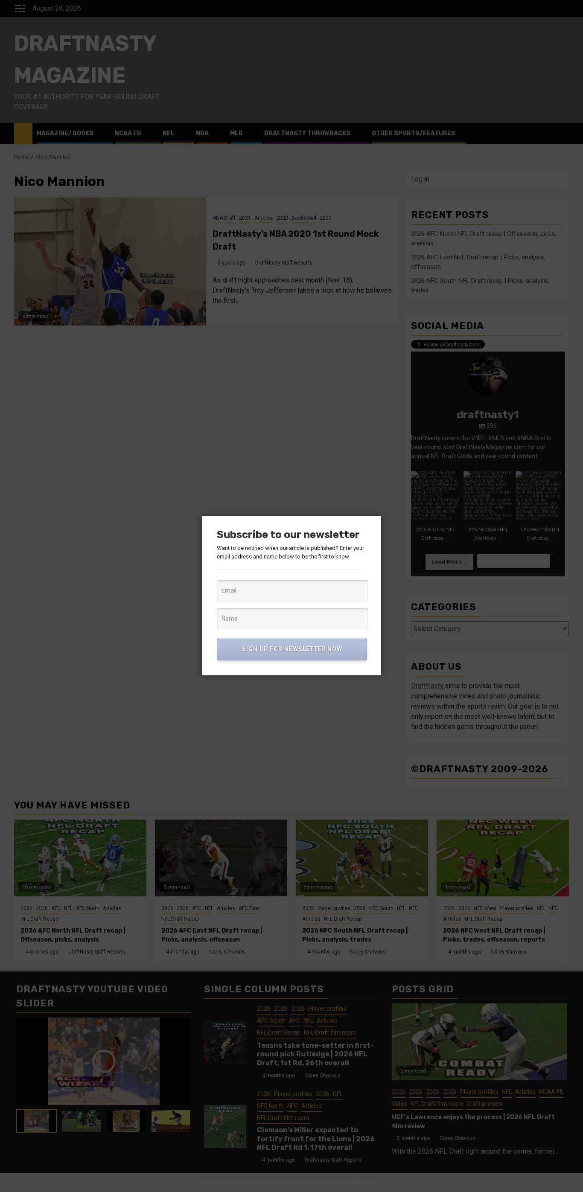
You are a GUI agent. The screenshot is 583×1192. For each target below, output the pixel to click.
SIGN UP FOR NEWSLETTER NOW (292, 648)
